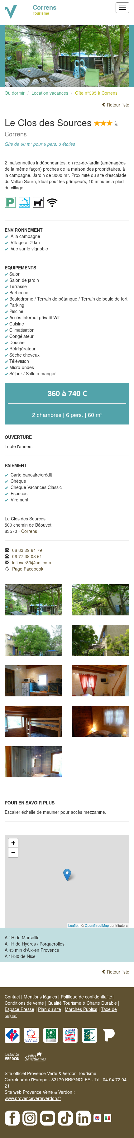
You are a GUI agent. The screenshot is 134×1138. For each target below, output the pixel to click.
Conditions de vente (24, 1003)
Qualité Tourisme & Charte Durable (82, 1003)
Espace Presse (19, 1009)
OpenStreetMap (97, 925)
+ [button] (13, 843)
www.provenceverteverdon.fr (33, 1098)
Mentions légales (40, 996)
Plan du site (49, 1009)
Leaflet (73, 925)
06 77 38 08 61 (27, 556)
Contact (12, 996)
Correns (29, 531)
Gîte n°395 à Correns (96, 93)
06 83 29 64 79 (27, 550)
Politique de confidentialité (86, 996)
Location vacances (49, 93)
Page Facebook (27, 569)
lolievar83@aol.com (31, 562)
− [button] (13, 852)
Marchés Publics (81, 1009)
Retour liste (117, 105)
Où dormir (15, 93)
